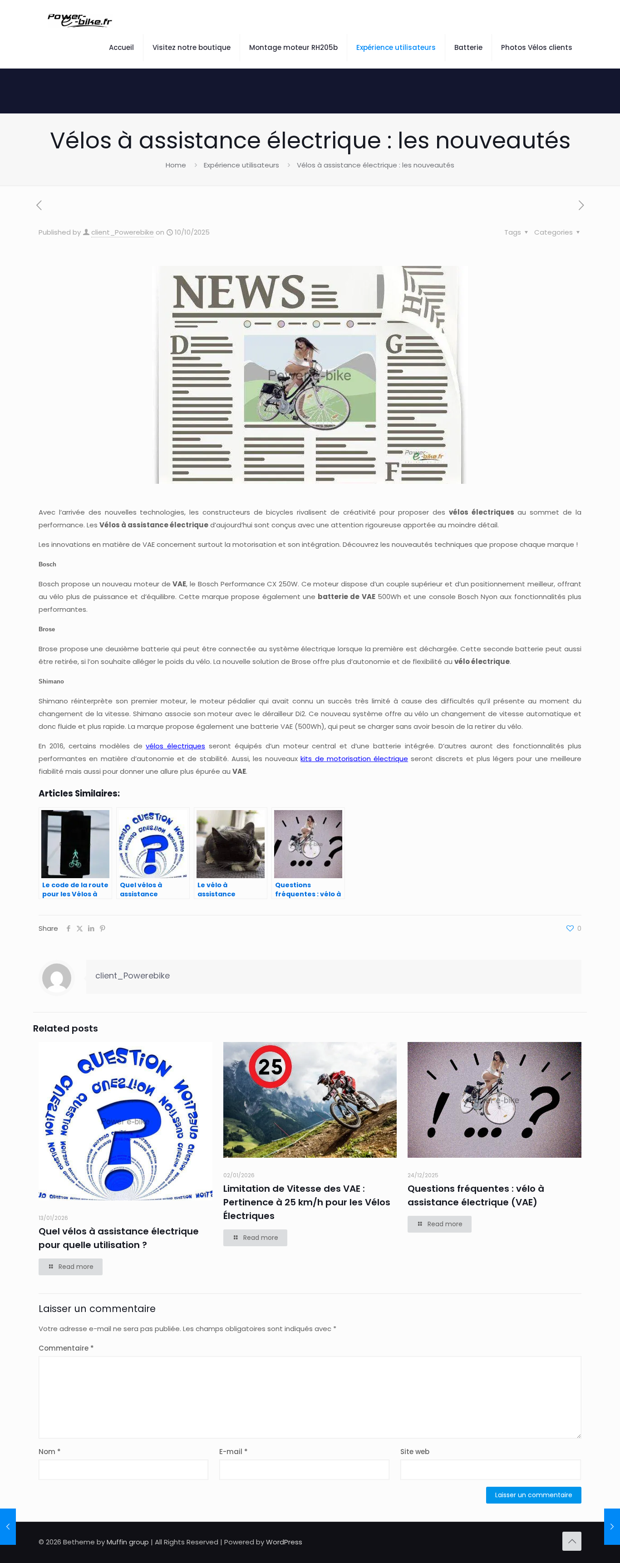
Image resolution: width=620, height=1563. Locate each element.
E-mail (233, 1451)
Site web (414, 1451)
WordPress (284, 1542)
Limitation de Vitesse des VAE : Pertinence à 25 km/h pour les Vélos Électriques (306, 1202)
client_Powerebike (122, 232)
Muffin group (128, 1542)
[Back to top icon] (571, 1541)
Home (176, 165)
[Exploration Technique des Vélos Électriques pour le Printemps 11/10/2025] (612, 1527)
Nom (50, 1451)
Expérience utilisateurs (241, 165)
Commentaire (66, 1348)
